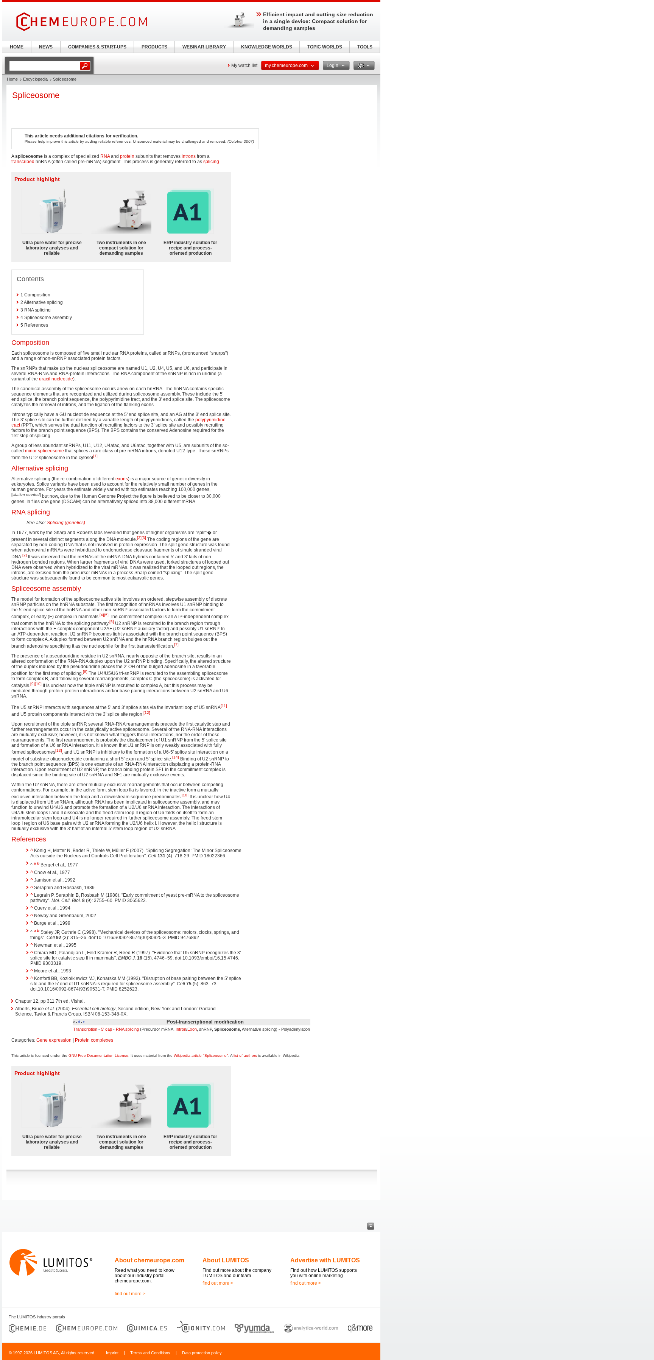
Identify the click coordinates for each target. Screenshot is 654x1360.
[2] (139, 538)
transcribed (22, 161)
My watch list (244, 65)
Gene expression (54, 1040)
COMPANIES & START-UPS (97, 47)
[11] (224, 706)
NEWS (46, 47)
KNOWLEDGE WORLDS (266, 47)
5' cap (106, 1029)
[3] (144, 538)
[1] (95, 456)
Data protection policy (202, 1353)
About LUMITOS (225, 1260)
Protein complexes (94, 1040)
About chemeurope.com (149, 1260)
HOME (16, 47)
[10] (38, 684)
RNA (105, 156)
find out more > (130, 1293)
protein (127, 156)
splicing (211, 161)
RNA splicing (127, 1029)
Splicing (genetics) (66, 522)
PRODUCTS (154, 47)
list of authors (245, 1055)
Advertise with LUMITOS (325, 1260)
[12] (146, 712)
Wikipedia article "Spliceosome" (201, 1055)
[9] (32, 684)
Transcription (85, 1029)
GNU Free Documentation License (98, 1055)
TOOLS (364, 47)
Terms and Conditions (150, 1353)
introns (189, 156)
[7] (176, 644)
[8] (85, 672)
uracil (44, 379)
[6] (111, 622)
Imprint (112, 1353)
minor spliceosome (44, 450)
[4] (102, 615)
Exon (192, 1029)
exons (121, 478)
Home (12, 79)
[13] (58, 750)
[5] (106, 615)
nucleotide (62, 379)
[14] (175, 757)
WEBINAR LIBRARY (204, 47)
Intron (181, 1029)
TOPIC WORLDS (324, 47)
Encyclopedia (35, 79)
